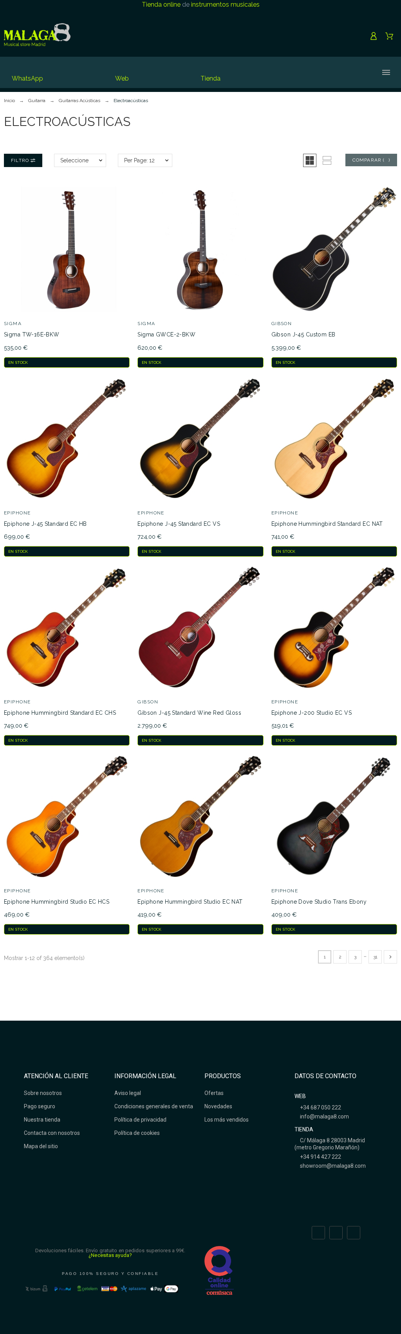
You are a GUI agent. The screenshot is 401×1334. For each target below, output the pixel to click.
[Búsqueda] (298, 72)
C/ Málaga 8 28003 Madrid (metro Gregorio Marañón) (329, 1144)
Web (122, 78)
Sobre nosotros (43, 1093)
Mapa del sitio (41, 1146)
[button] (309, 160)
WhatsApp (27, 78)
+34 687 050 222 (320, 1107)
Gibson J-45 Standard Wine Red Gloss (189, 713)
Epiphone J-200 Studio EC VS (311, 713)
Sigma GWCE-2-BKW (166, 334)
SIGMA (13, 323)
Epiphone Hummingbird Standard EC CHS (60, 713)
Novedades (218, 1106)
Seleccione (74, 160)
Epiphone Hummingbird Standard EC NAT (327, 524)
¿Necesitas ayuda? (110, 1255)
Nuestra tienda (42, 1119)
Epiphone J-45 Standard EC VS (178, 524)
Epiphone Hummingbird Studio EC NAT (189, 902)
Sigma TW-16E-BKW (32, 334)
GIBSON (281, 323)
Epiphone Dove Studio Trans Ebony (319, 902)
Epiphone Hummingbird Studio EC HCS (56, 902)
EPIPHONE (17, 513)
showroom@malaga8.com (332, 1166)
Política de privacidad (140, 1119)
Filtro (21, 160)
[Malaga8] (37, 36)
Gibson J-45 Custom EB (303, 334)
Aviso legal (127, 1093)
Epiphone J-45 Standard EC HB (45, 524)
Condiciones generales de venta (153, 1106)
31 (375, 957)
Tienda (210, 78)
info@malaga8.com (324, 1116)
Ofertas (214, 1093)
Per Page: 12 (139, 160)
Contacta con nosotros (52, 1133)
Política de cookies (137, 1133)
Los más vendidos (226, 1119)
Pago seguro (39, 1106)
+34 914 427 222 (320, 1157)
